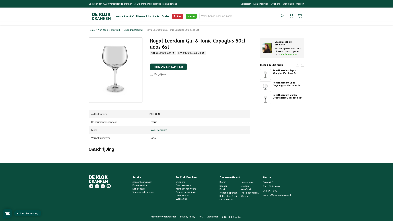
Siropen (245, 186)
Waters (244, 196)
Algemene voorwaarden (164, 216)
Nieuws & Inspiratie (147, 16)
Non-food (103, 30)
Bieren (223, 182)
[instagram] (91, 186)
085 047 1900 (270, 190)
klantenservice (289, 54)
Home (92, 30)
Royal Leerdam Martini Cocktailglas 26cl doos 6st (287, 96)
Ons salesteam (183, 185)
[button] (126, 16)
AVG (201, 216)
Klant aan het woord (186, 188)
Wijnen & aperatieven (229, 192)
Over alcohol (182, 195)
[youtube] (109, 186)
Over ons (275, 3)
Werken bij (288, 3)
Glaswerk (116, 30)
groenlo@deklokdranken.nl (277, 195)
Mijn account (138, 188)
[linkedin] (103, 186)
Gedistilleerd (247, 182)
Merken (300, 3)
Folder (165, 16)
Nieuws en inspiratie (186, 192)
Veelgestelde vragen (143, 192)
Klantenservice (260, 3)
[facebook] (97, 186)
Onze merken (226, 199)
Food (222, 189)
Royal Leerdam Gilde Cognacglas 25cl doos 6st (287, 84)
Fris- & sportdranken (251, 192)
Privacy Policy (187, 216)
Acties (177, 16)
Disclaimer (212, 216)
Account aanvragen (142, 182)
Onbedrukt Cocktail (133, 30)
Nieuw (191, 16)
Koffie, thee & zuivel (229, 196)
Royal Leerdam (158, 130)
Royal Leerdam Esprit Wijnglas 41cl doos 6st (285, 71)
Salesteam (246, 3)
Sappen (224, 186)
